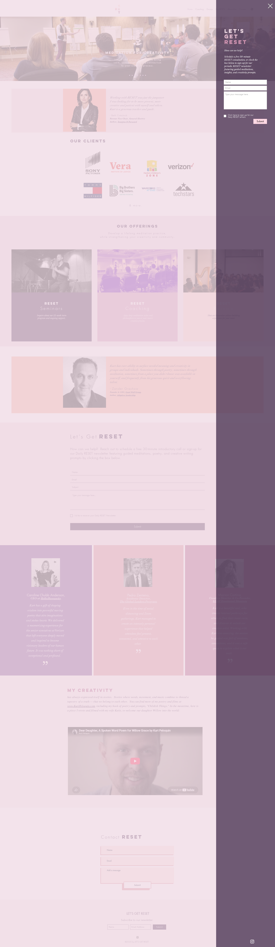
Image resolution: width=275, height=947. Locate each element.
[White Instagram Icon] (252, 941)
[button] (270, 6)
